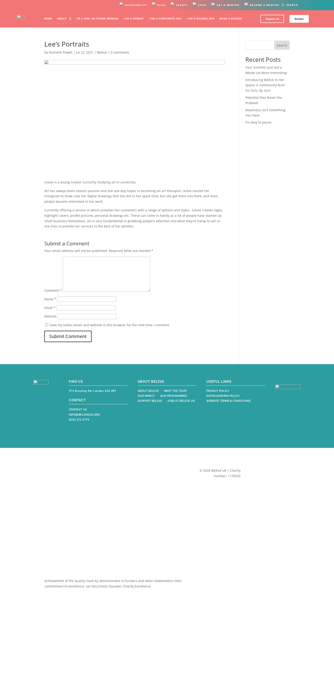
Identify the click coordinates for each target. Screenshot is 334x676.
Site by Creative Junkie (265, 477)
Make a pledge (230, 18)
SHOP (202, 5)
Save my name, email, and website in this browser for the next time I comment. (110, 325)
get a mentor (228, 5)
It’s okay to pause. (258, 122)
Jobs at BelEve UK (181, 401)
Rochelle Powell (60, 52)
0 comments (120, 52)
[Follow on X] (37, 423)
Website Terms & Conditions (228, 401)
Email (49, 308)
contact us (78, 409)
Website (50, 316)
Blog (161, 5)
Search (282, 45)
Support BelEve (150, 401)
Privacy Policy (217, 391)
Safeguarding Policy (223, 396)
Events (182, 5)
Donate (299, 18)
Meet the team (175, 391)
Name (50, 299)
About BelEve (148, 391)
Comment (53, 290)
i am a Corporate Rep (165, 18)
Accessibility (136, 5)
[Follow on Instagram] (47, 413)
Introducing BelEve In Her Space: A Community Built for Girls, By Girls (265, 85)
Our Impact (146, 396)
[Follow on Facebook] (37, 413)
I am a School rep (200, 18)
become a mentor (264, 5)
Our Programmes (173, 396)
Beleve (102, 52)
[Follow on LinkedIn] (47, 423)
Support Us (272, 18)
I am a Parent (133, 18)
